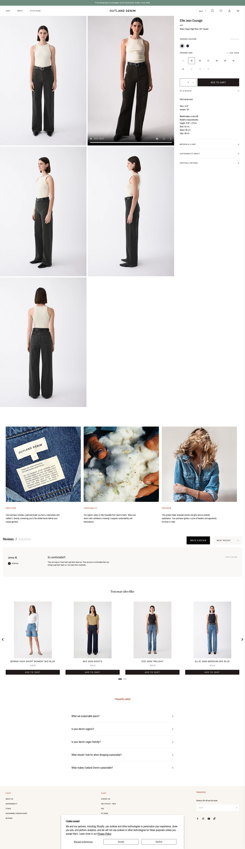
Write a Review (198, 540)
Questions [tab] (24, 539)
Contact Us (105, 799)
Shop (8, 10)
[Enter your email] (236, 807)
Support (103, 793)
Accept (121, 841)
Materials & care (188, 144)
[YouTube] (209, 819)
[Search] (212, 11)
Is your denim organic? (82, 729)
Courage (182, 46)
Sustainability (11, 804)
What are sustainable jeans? (85, 716)
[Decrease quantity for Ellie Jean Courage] (183, 82)
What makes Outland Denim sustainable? (92, 767)
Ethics (8, 808)
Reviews (9, 818)
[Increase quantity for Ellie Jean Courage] (193, 82)
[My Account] (229, 11)
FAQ (102, 808)
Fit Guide (104, 813)
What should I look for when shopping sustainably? (96, 755)
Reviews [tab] (8, 539)
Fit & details (185, 91)
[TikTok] (214, 818)
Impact (20, 10)
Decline (159, 841)
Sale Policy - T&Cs (108, 804)
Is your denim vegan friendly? (86, 742)
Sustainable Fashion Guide (16, 813)
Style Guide (35, 10)
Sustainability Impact (190, 154)
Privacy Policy (104, 834)
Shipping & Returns (189, 163)
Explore (8, 793)
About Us (9, 799)
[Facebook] (197, 819)
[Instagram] (203, 819)
